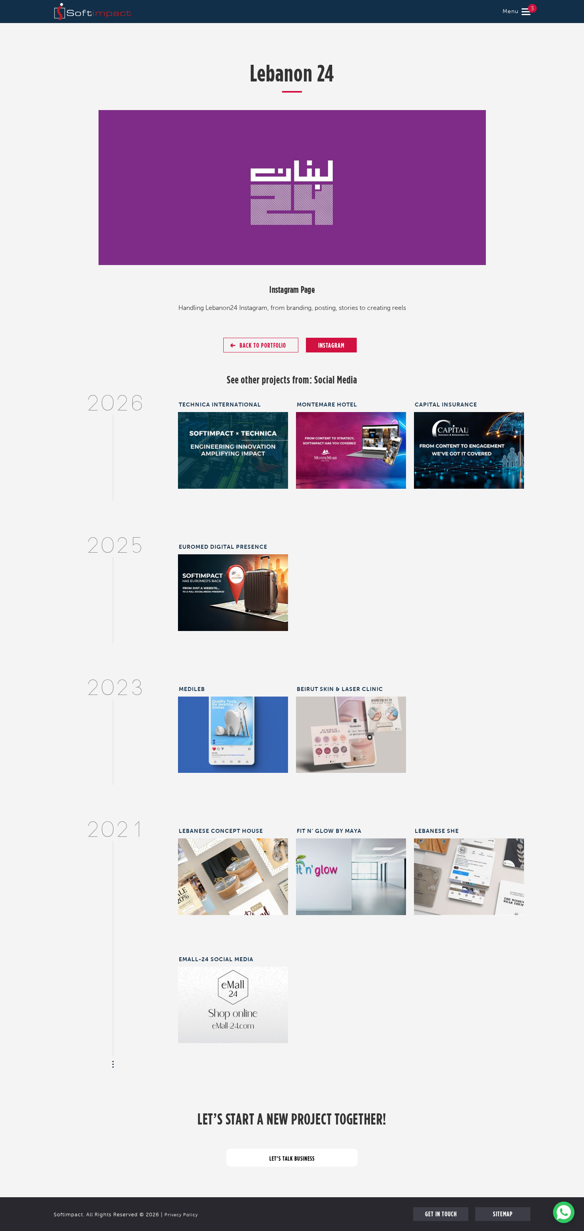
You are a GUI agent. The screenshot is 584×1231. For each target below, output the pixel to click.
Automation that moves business (233, 448)
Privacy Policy (181, 1215)
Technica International (220, 404)
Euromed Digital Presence (223, 547)
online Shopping (233, 1000)
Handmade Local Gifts (233, 871)
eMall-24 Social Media (216, 959)
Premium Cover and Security (469, 445)
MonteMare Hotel (327, 404)
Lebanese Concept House (221, 831)
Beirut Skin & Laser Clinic (340, 689)
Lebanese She (437, 831)
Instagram (331, 345)
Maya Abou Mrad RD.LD (351, 871)
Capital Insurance (446, 404)
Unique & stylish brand (469, 871)
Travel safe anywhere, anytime (233, 587)
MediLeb (192, 689)
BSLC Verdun (351, 729)
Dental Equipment (233, 729)
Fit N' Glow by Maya (329, 831)
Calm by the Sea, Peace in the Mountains (351, 448)
